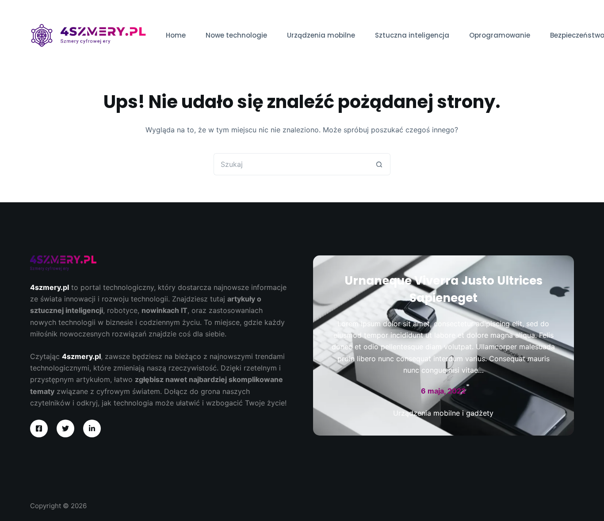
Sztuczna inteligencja (412, 35)
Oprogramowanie (499, 35)
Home (176, 35)
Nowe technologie (236, 35)
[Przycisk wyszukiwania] (379, 164)
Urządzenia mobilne (321, 35)
